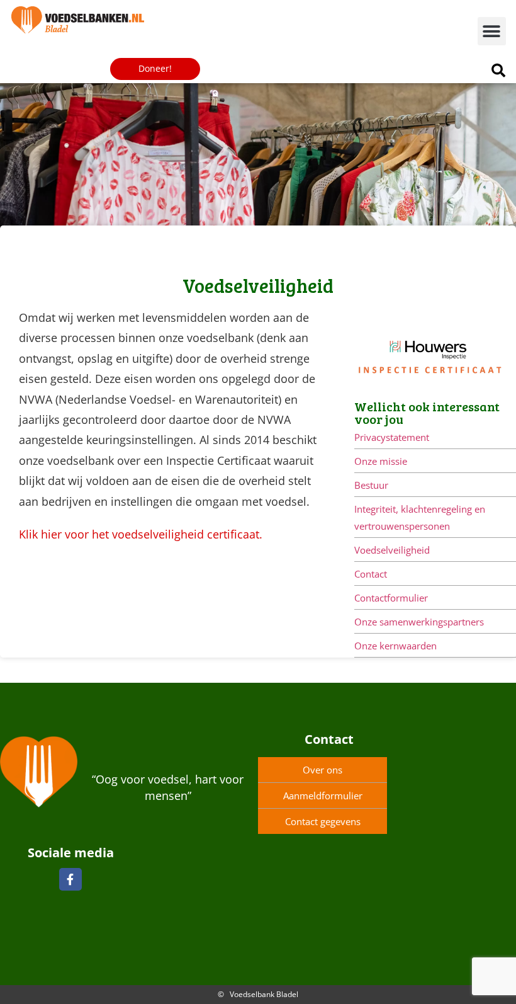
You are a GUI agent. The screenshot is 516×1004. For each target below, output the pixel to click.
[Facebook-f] (70, 879)
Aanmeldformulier (322, 795)
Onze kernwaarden (395, 645)
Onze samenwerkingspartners (419, 621)
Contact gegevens (323, 821)
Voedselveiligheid (392, 550)
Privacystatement (391, 437)
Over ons (322, 769)
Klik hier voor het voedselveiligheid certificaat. (140, 534)
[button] (492, 31)
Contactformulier (391, 597)
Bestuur (371, 485)
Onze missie (380, 461)
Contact (370, 574)
